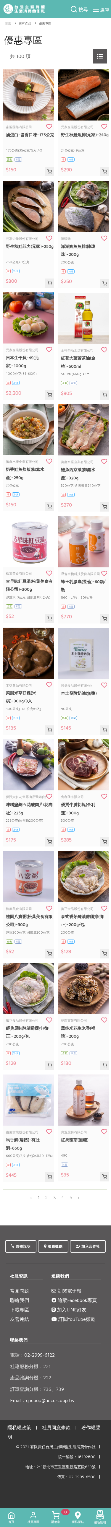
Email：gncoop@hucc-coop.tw (42, 1400)
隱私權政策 (19, 1427)
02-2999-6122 (32, 1354)
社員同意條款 (56, 1427)
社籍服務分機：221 (30, 1366)
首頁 (8, 23)
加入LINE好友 (71, 1309)
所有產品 (25, 23)
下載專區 (19, 1309)
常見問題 (19, 1290)
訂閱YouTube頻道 (76, 1319)
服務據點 (55, 1246)
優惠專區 (45, 23)
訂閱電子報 (68, 1290)
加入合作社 (90, 1246)
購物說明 (23, 1246)
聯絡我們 (19, 1300)
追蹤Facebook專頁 (76, 1300)
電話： (17, 1354)
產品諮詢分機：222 (30, 1377)
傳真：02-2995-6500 (76, 1477)
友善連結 (19, 1319)
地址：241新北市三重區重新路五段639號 (60, 1467)
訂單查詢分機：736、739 (37, 1389)
